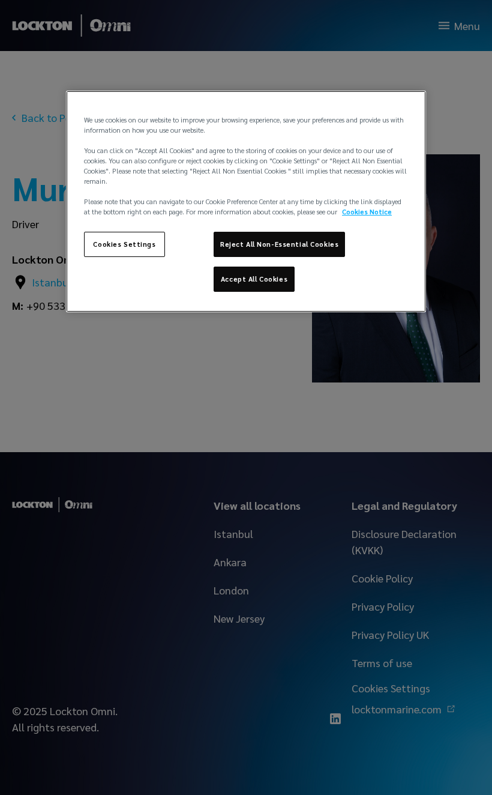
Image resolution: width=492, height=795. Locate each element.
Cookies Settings (124, 244)
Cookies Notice (367, 211)
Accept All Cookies (254, 278)
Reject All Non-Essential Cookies (279, 244)
